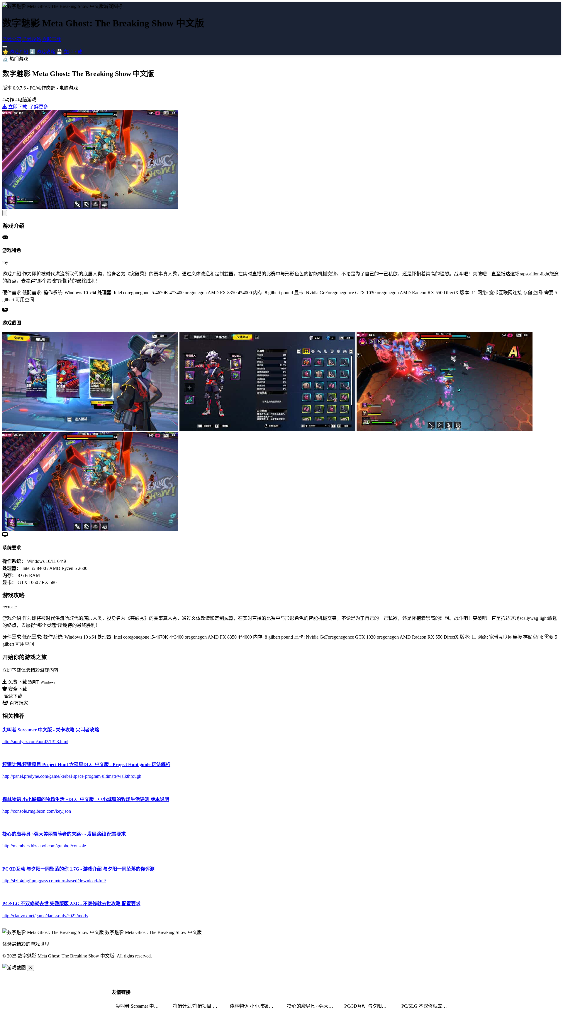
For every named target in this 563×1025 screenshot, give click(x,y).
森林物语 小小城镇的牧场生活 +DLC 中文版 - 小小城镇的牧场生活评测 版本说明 (255, 1006)
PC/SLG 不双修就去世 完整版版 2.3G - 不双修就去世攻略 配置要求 (426, 1006)
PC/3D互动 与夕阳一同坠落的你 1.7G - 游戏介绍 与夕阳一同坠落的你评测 (369, 1006)
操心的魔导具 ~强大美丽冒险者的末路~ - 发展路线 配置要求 (312, 1006)
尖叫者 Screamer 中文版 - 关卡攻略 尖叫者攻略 (140, 1006)
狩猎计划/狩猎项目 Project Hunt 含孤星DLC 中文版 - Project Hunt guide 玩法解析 (198, 1006)
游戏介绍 (11, 39)
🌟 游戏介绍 (15, 51)
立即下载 (51, 39)
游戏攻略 (31, 39)
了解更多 (38, 106)
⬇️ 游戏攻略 (42, 51)
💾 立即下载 (69, 51)
